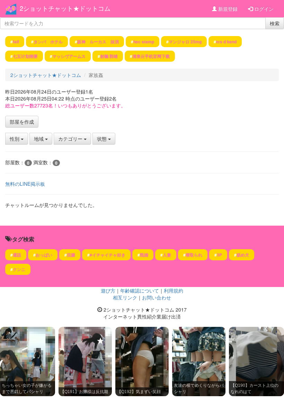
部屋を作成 (22, 121)
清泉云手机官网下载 (151, 56)
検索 (274, 23)
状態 (102, 138)
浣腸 (71, 255)
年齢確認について (139, 290)
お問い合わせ (156, 297)
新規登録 (227, 8)
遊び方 (108, 290)
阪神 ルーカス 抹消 (98, 41)
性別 (15, 138)
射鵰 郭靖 (109, 56)
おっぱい (44, 255)
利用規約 (173, 290)
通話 (17, 255)
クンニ (19, 269)
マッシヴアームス (69, 56)
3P (219, 255)
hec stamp (143, 41)
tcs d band (226, 41)
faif (16, 41)
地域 (39, 138)
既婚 (144, 255)
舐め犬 (243, 255)
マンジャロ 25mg (185, 41)
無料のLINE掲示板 (25, 183)
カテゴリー (71, 138)
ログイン (263, 8)
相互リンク (125, 297)
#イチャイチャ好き (107, 255)
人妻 (167, 255)
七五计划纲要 (25, 56)
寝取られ (194, 255)
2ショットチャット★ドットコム (65, 7)
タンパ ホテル (48, 41)
